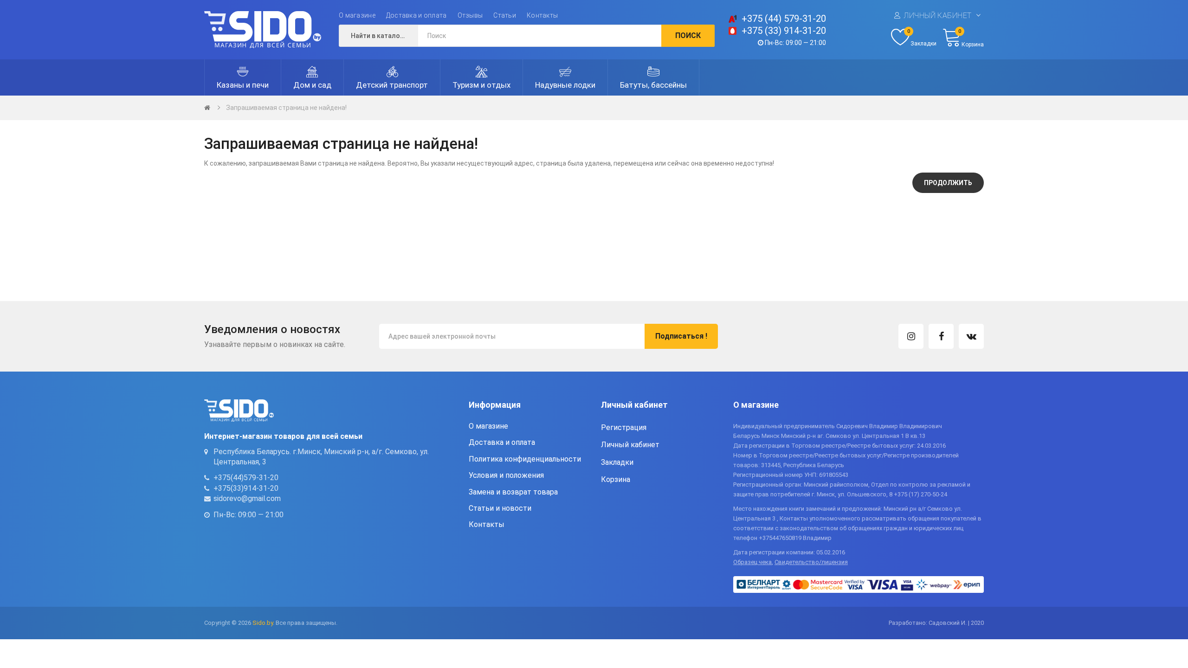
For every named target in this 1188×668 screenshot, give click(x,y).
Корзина (615, 479)
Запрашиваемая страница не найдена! (286, 107)
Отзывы (470, 15)
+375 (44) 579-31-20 (784, 18)
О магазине (357, 15)
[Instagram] (910, 336)
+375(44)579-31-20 (245, 477)
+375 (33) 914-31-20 (784, 30)
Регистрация (623, 427)
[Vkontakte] (971, 336)
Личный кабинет (938, 15)
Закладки (617, 462)
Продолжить (948, 182)
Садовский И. (948, 622)
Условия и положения (506, 475)
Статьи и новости (500, 508)
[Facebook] (941, 336)
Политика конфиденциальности (525, 459)
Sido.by (262, 622)
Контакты (542, 15)
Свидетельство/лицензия (811, 562)
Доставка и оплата (416, 15)
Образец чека (752, 562)
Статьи (504, 15)
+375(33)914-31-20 (245, 488)
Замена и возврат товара (513, 492)
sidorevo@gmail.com (247, 498)
